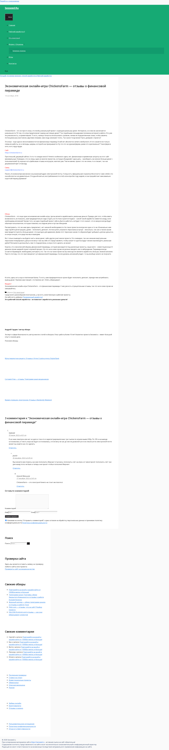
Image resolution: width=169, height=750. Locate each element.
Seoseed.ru (12, 8)
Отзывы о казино (16, 708)
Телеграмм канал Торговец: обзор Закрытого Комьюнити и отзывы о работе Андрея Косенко (26, 597)
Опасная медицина (17, 685)
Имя (6, 512)
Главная (12, 25)
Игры (11, 57)
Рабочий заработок (44, 76)
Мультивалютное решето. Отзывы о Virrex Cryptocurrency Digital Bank (32, 358)
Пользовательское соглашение (21, 724)
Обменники (14, 682)
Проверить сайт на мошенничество (20, 569)
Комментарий (10, 508)
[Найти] (28, 543)
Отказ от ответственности (19, 729)
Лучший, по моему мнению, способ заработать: (18, 76)
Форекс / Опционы (16, 44)
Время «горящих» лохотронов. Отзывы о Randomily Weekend (28, 400)
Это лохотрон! (14, 38)
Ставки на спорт (15, 677)
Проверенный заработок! (33, 297)
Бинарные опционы (19, 51)
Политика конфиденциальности (34, 523)
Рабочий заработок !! (17, 32)
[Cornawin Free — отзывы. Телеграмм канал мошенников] (15, 377)
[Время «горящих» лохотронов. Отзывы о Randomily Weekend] (15, 398)
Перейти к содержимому (9, 1)
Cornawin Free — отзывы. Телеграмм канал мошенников (27, 379)
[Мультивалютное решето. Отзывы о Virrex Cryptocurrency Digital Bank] (15, 356)
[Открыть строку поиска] (6, 71)
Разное (11, 687)
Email (33, 512)
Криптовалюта (15, 706)
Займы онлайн (15, 703)
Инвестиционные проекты (20, 680)
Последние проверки (17, 675)
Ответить (12, 448)
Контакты (12, 63)
